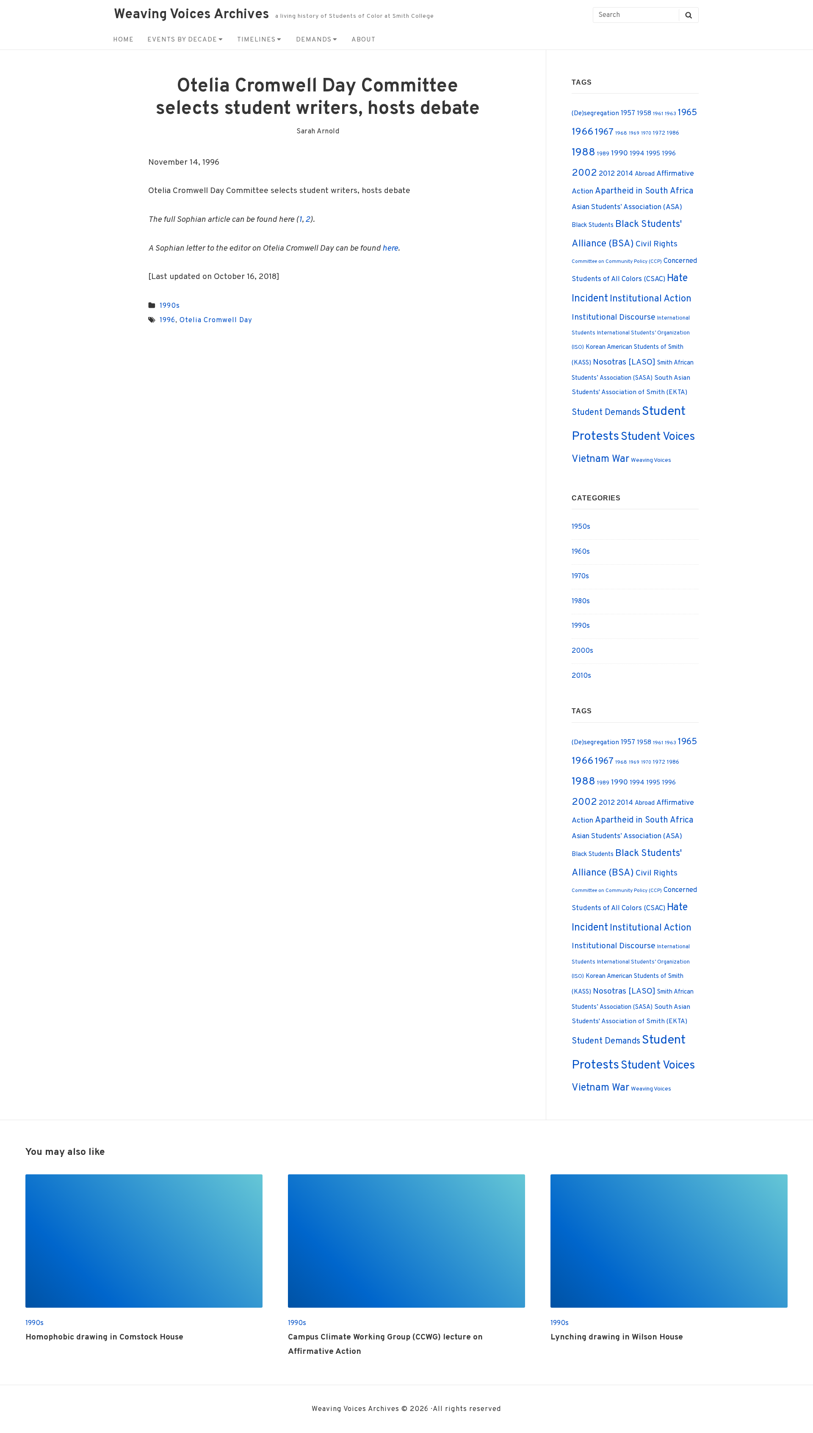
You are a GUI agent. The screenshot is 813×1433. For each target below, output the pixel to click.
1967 (604, 132)
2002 (584, 173)
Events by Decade (182, 40)
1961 (658, 114)
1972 (659, 133)
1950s (581, 526)
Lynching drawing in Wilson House (616, 1337)
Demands (314, 40)
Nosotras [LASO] (624, 362)
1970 (646, 133)
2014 (625, 174)
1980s (581, 601)
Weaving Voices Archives (191, 15)
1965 (687, 113)
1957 (628, 113)
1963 (670, 114)
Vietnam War (600, 459)
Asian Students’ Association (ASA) (627, 207)
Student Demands (606, 412)
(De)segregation (595, 113)
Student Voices (658, 437)
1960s (581, 551)
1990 (619, 153)
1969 (634, 133)
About (363, 40)
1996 (167, 320)
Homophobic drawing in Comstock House (104, 1337)
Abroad (645, 174)
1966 (582, 132)
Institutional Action (650, 299)
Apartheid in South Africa (644, 191)
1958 (644, 113)
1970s (580, 576)
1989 (603, 153)
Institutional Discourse (613, 317)
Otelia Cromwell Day (216, 320)
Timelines (256, 40)
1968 (621, 133)
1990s (170, 305)
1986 (673, 133)
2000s (582, 650)
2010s (581, 675)
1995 (653, 154)
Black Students (593, 225)
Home (123, 40)
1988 (583, 153)
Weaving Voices (651, 460)
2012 (607, 174)
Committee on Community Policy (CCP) (617, 262)
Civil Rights (657, 244)
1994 (637, 153)
